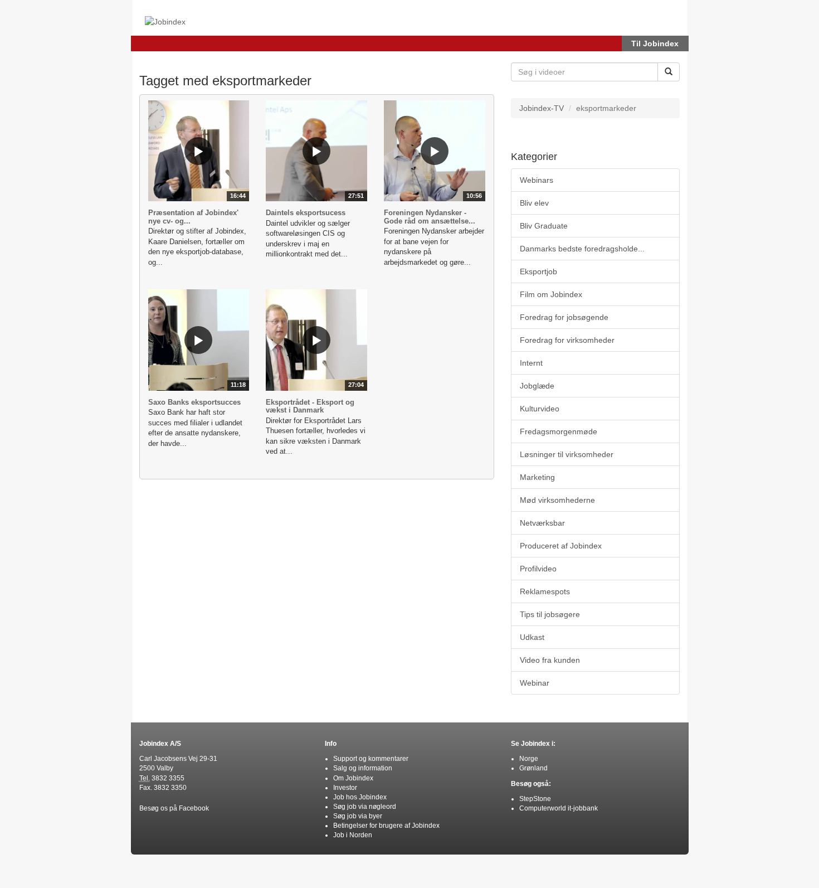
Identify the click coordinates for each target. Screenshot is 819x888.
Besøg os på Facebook (174, 808)
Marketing (537, 477)
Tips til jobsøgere (550, 614)
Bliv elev (534, 202)
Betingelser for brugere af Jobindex (386, 825)
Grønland (533, 768)
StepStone (535, 799)
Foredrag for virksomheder (567, 340)
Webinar (534, 682)
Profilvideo (538, 568)
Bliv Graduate (544, 225)
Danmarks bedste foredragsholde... (582, 248)
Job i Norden (352, 835)
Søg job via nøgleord (364, 807)
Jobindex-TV (541, 108)
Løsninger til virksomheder (566, 454)
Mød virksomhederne (557, 500)
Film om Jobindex (551, 294)
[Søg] (668, 71)
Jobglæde (537, 385)
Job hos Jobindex (360, 797)
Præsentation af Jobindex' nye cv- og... (193, 216)
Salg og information (362, 768)
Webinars (536, 180)
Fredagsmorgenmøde (558, 431)
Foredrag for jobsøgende (564, 317)
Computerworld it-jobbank (558, 808)
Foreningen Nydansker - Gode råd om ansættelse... (429, 216)
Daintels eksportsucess (305, 212)
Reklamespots (545, 591)
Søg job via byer (357, 816)
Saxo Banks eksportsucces (194, 402)
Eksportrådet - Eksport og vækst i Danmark (310, 406)
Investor (345, 788)
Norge (528, 759)
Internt (531, 362)
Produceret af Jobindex (561, 545)
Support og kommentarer (370, 759)
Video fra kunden (550, 660)
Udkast (532, 637)
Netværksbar (542, 522)
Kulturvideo (539, 408)
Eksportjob (538, 271)
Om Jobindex (353, 778)
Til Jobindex (655, 43)
